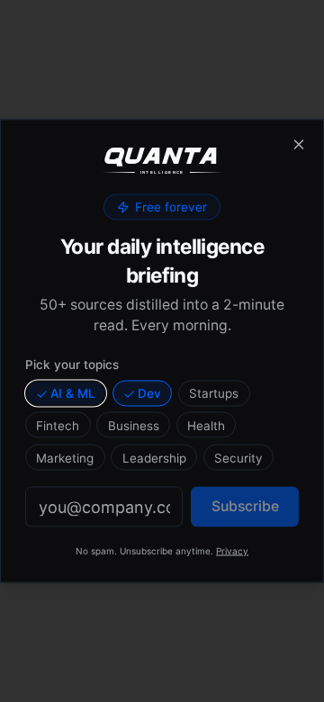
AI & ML (72, 393)
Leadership (154, 457)
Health (206, 425)
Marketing (65, 457)
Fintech (57, 425)
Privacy (232, 550)
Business (133, 425)
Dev (149, 393)
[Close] (299, 145)
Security (238, 457)
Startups (213, 393)
